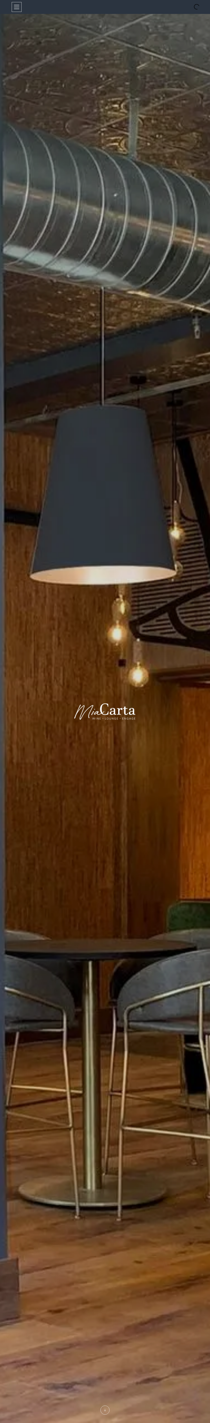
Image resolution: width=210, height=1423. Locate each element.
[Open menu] (17, 7)
